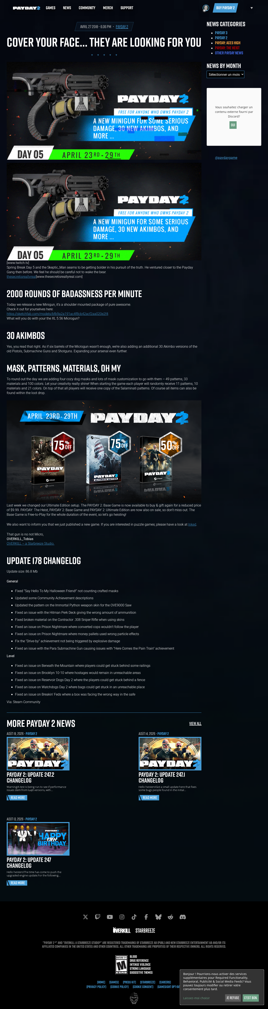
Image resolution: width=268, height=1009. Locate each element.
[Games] (114, 982)
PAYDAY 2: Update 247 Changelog (29, 862)
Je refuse (233, 997)
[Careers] (165, 982)
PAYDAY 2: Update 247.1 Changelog (162, 777)
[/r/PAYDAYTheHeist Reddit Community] (170, 917)
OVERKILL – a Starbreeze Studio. (30, 543)
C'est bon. (250, 997)
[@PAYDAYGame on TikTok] (134, 917)
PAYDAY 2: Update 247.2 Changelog (30, 777)
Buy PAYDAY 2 (225, 8)
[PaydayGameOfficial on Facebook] (146, 917)
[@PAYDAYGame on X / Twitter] (85, 917)
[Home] (101, 982)
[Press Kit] (129, 982)
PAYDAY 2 (122, 26)
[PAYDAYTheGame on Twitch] (98, 917)
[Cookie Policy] (119, 986)
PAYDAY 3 (221, 33)
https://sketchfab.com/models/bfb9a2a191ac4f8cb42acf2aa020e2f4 (57, 313)
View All (195, 723)
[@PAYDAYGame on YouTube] (110, 917)
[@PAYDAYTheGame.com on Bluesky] (158, 917)
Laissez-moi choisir (196, 998)
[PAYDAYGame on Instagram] (122, 917)
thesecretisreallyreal (21, 276)
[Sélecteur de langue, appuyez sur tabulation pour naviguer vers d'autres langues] (246, 8)
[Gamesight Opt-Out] (169, 986)
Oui (233, 125)
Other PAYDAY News (229, 53)
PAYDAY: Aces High (227, 43)
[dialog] (222, 987)
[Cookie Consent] (143, 986)
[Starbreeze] (147, 982)
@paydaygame (226, 157)
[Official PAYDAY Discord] (183, 917)
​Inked (192, 524)
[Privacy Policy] (96, 986)
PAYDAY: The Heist (227, 48)
